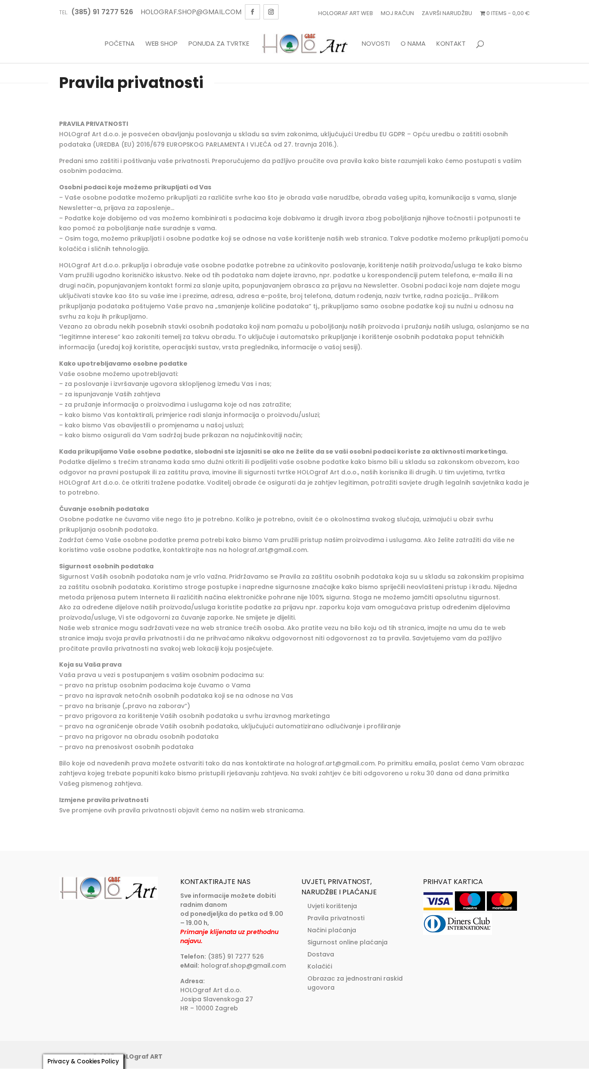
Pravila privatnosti (335, 918)
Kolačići (319, 966)
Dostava (320, 954)
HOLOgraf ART (139, 1056)
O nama (413, 44)
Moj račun (397, 13)
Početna (120, 44)
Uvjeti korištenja (332, 906)
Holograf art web (345, 13)
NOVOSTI (376, 44)
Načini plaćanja (331, 930)
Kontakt (451, 44)
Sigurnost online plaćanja (347, 942)
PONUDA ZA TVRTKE (218, 44)
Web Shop (161, 44)
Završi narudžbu (447, 13)
